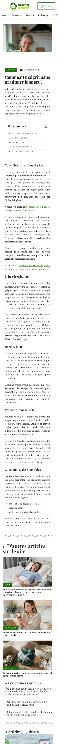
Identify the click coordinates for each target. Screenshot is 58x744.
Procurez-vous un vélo (22, 147)
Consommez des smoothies (24, 151)
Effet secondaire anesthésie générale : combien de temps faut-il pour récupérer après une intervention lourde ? (27, 592)
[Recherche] (42, 6)
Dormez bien (18, 142)
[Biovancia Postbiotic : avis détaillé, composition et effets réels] (27, 615)
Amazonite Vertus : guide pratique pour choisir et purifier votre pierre (27, 674)
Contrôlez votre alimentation (25, 133)
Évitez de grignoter (20, 138)
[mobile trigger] (5, 6)
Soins (7, 585)
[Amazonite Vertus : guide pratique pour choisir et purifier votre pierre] (27, 655)
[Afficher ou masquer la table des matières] (36, 126)
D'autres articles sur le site (24, 549)
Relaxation (10, 628)
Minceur (11, 70)
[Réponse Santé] (19, 6)
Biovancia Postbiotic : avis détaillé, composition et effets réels (26, 633)
